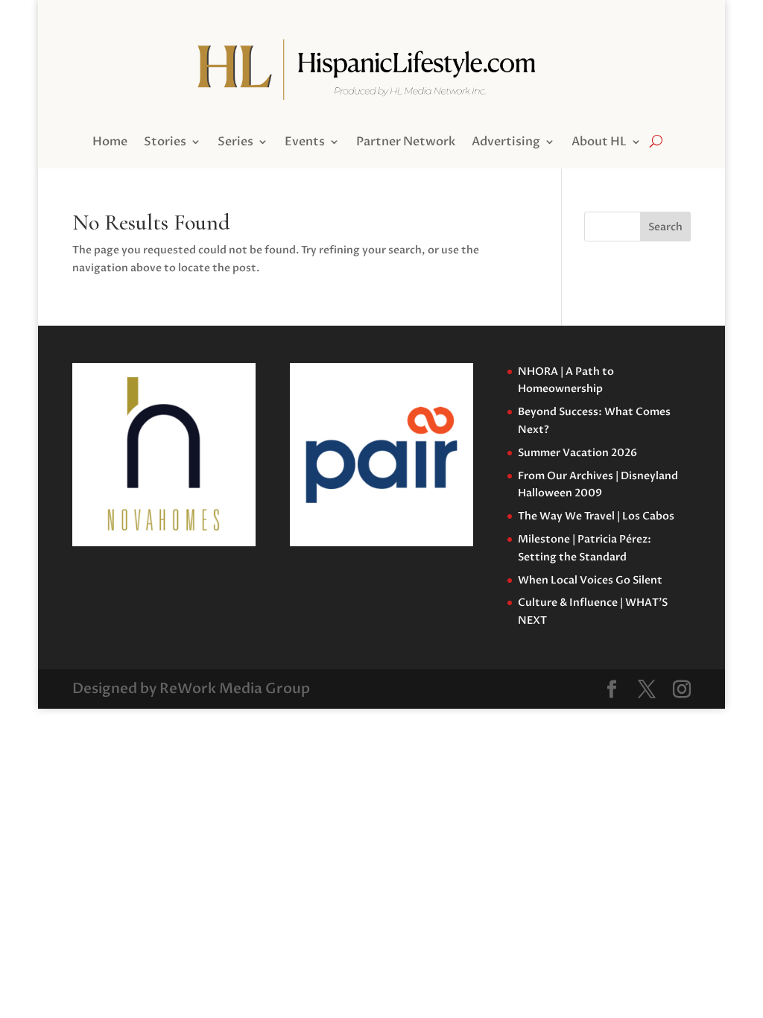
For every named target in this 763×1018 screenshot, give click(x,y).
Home (109, 143)
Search (665, 227)
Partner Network (405, 143)
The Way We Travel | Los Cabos (596, 516)
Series (235, 143)
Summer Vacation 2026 (577, 453)
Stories (165, 143)
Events (305, 143)
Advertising (506, 143)
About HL (599, 143)
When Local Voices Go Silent (590, 580)
